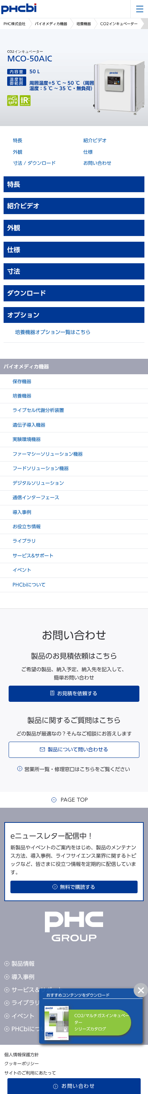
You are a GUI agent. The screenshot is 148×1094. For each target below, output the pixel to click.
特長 (16, 140)
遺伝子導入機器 (28, 425)
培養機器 (84, 24)
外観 (16, 152)
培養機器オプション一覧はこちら (53, 332)
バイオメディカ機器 (51, 24)
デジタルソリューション (37, 483)
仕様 (87, 152)
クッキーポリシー (21, 1063)
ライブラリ (23, 541)
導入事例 (21, 512)
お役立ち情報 (26, 526)
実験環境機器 (26, 439)
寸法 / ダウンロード (33, 163)
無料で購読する (77, 887)
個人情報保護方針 (21, 1054)
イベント (21, 570)
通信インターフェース (35, 497)
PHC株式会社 (15, 24)
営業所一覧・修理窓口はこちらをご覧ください (77, 769)
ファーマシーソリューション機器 (47, 454)
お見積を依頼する (77, 693)
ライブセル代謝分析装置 (37, 410)
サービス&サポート (32, 555)
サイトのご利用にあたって (30, 1073)
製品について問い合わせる (78, 749)
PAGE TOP (74, 799)
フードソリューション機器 (40, 468)
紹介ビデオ (94, 140)
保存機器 (21, 381)
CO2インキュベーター (119, 24)
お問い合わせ (96, 163)
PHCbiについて (28, 585)
